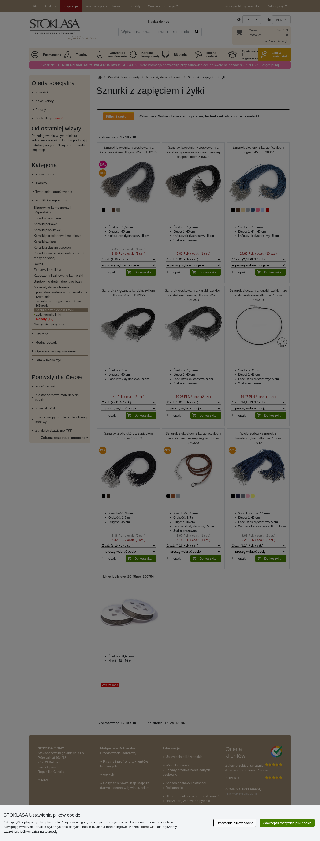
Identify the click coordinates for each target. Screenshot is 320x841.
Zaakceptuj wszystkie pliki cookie (287, 823)
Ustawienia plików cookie (234, 823)
